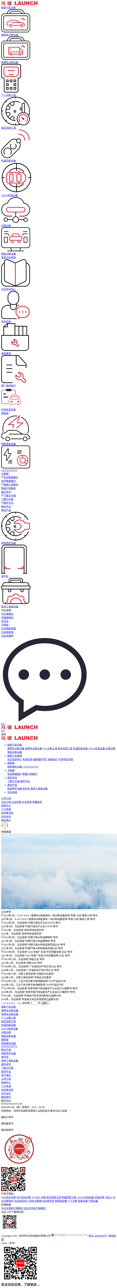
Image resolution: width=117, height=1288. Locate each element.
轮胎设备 (83, 1201)
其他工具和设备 (39, 788)
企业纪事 (16, 802)
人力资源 (6, 809)
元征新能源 (7, 632)
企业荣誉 (27, 802)
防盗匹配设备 (80, 748)
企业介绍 (6, 802)
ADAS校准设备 (96, 748)
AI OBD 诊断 (39, 1197)
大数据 (5, 474)
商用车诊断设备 (33, 748)
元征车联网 (7, 636)
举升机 (26, 788)
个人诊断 (72, 1201)
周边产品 (6, 510)
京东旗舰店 (7, 614)
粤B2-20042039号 (98, 1236)
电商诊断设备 (14, 752)
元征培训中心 (14, 759)
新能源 (5, 413)
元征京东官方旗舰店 (35, 1208)
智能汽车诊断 (8, 7)
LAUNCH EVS (30, 767)
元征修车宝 (48, 1201)
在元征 (5, 621)
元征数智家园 (8, 628)
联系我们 (6, 820)
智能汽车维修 (8, 257)
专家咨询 (27, 759)
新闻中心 (6, 805)
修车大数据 (35, 1201)
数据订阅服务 (30, 774)
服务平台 (25, 781)
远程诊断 (110, 748)
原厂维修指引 (50, 759)
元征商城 (12, 792)
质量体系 (37, 802)
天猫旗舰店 (7, 617)
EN (3, 724)
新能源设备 (61, 1201)
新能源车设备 (14, 767)
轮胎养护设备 (14, 788)
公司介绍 (6, 798)
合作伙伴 (6, 816)
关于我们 (6, 1075)
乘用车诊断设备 (15, 748)
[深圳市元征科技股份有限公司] (19, 4)
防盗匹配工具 (69, 1197)
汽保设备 (93, 1201)
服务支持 (6, 492)
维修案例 (38, 759)
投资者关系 (7, 813)
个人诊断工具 (50, 748)
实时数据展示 (14, 774)
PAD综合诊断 (8, 1197)
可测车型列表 (65, 759)
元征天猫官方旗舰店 (12, 1208)
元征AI (108, 1197)
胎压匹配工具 (65, 748)
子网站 (5, 625)
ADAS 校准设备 (85, 1197)
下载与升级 (13, 781)
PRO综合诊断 (23, 1197)
